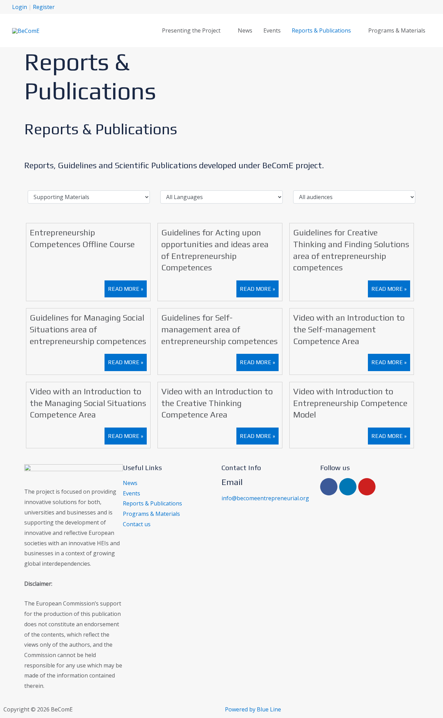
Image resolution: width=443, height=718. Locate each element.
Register (44, 7)
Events (272, 30)
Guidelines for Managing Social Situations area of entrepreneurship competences (88, 329)
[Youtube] (367, 486)
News (245, 30)
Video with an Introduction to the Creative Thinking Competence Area (217, 403)
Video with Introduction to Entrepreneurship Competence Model (350, 403)
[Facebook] (328, 486)
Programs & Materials (396, 30)
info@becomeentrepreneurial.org (265, 498)
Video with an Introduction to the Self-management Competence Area (349, 329)
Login (19, 7)
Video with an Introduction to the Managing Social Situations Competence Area (88, 403)
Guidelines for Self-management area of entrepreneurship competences (219, 329)
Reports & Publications (321, 30)
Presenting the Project (191, 30)
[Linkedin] (347, 486)
